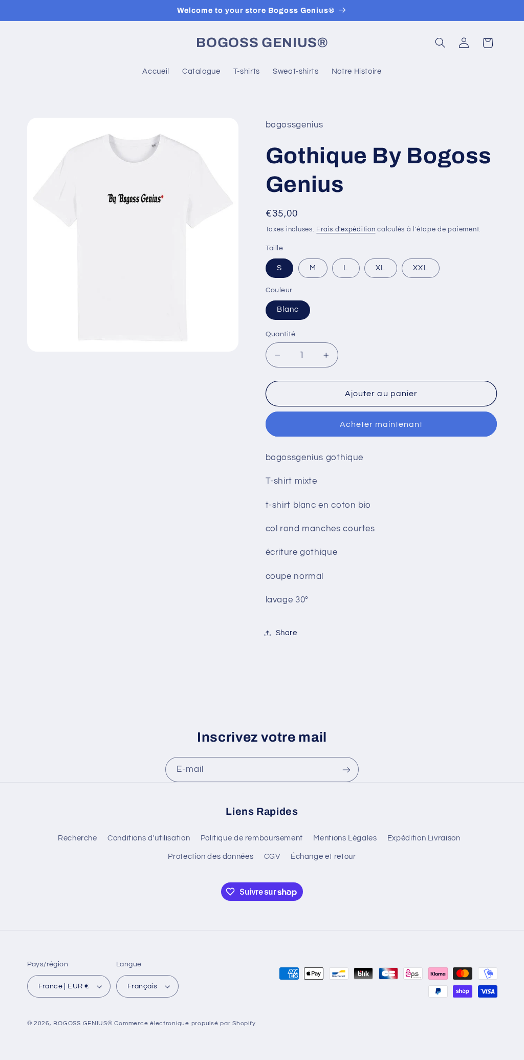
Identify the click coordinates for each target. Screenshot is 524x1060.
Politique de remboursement (252, 838)
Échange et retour (323, 856)
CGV (272, 856)
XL (380, 268)
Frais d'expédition (345, 229)
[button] (440, 43)
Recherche (77, 838)
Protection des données (210, 856)
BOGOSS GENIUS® (82, 1023)
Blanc (288, 309)
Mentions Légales (345, 838)
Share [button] (286, 633)
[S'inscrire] (346, 769)
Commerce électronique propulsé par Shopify (184, 1023)
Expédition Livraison (424, 838)
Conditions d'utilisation (148, 838)
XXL (420, 268)
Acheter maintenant (381, 424)
